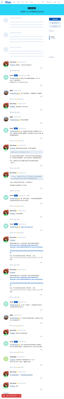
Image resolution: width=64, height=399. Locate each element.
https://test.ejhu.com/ (27, 227)
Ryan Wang (15, 78)
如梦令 (13, 106)
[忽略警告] (19, 395)
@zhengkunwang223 (26, 375)
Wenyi (13, 65)
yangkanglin (15, 375)
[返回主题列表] (2, 2)
